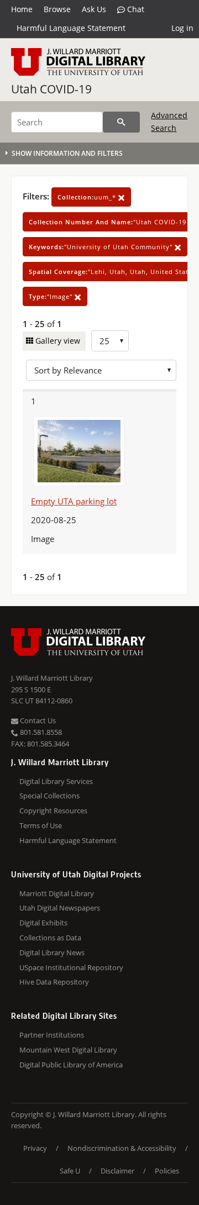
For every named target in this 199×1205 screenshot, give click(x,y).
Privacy (35, 1148)
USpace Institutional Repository (71, 967)
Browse (57, 9)
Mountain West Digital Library (68, 1050)
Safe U (70, 1171)
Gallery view (56, 340)
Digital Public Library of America (71, 1065)
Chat (134, 9)
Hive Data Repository (54, 982)
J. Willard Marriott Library (52, 678)
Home (22, 9)
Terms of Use (40, 825)
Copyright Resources (53, 810)
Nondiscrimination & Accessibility (121, 1148)
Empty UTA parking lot (74, 501)
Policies (167, 1171)
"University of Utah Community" (102, 247)
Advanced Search (169, 121)
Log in (182, 28)
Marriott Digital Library (56, 893)
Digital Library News (52, 952)
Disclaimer (117, 1171)
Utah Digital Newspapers (59, 908)
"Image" (52, 296)
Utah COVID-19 (51, 89)
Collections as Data (50, 938)
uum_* (87, 197)
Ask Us (94, 9)
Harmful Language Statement (71, 28)
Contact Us (37, 720)
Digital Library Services (56, 781)
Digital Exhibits (43, 923)
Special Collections (49, 796)
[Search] (121, 122)
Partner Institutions (51, 1035)
